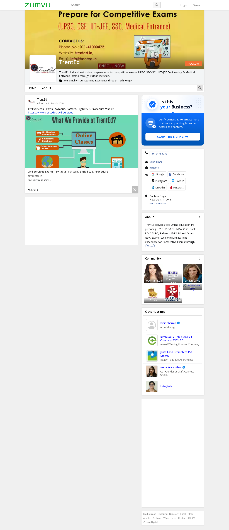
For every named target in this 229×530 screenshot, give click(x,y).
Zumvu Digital (150, 522)
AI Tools (157, 518)
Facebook (178, 174)
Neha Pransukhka (170, 367)
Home (32, 88)
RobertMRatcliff (154, 280)
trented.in (36, 175)
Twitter (180, 181)
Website (154, 168)
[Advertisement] (173, 453)
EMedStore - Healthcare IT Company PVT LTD (177, 338)
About (46, 88)
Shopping (162, 514)
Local (183, 514)
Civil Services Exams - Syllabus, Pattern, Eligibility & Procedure (68, 171)
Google (160, 174)
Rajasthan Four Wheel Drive (172, 279)
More (150, 246)
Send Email (156, 162)
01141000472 (159, 154)
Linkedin (160, 187)
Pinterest (178, 187)
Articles (147, 518)
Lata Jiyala (166, 386)
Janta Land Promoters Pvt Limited (176, 353)
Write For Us (169, 518)
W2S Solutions (172, 300)
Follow (193, 63)
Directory (174, 514)
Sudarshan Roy (192, 285)
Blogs (191, 514)
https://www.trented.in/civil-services (50, 112)
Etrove (153, 300)
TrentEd (42, 99)
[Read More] (135, 189)
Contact (182, 518)
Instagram (161, 181)
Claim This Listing (170, 136)
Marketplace (149, 514)
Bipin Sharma (168, 323)
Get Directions (158, 203)
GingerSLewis (192, 280)
